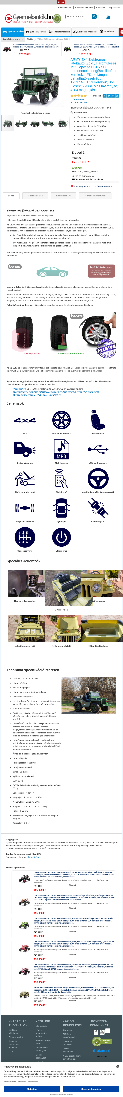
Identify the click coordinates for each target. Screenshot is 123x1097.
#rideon (55, 391)
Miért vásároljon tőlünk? (43, 1042)
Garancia (67, 1030)
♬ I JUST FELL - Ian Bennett (47, 394)
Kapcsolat (100, 7)
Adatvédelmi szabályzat (42, 1049)
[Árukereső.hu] (102, 1046)
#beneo (16, 394)
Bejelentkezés (64, 7)
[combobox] (81, 16)
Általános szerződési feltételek (14, 1044)
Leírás (11, 195)
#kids (79, 391)
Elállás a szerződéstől (69, 1035)
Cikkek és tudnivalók (68, 1043)
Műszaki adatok (35, 195)
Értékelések (63, 195)
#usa (15, 391)
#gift (96, 391)
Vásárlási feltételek (84, 7)
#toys (90, 391)
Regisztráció (114, 7)
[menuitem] (12, 30)
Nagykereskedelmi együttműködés (72, 1057)
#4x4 (73, 391)
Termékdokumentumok (95, 195)
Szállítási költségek (13, 1031)
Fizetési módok (16, 1037)
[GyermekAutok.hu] (33, 18)
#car (35, 391)
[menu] (13, 39)
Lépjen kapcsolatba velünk (41, 1033)
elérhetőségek (33, 857)
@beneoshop (19, 388)
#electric (28, 391)
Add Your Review (78, 102)
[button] (21, 123)
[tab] (11, 195)
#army (21, 391)
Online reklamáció (68, 1050)
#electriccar (44, 391)
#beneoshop (27, 394)
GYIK (11, 1051)
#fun (84, 391)
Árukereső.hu (102, 1056)
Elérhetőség (41, 1026)
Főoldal (30, 39)
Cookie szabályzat (41, 1056)
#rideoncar (64, 391)
